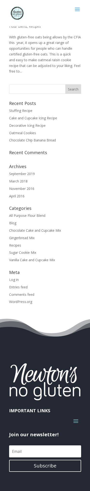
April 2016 (16, 196)
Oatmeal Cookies (22, 133)
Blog (12, 223)
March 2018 (18, 181)
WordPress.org (20, 301)
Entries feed (18, 287)
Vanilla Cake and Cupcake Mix (32, 260)
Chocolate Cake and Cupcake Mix (35, 230)
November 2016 (21, 188)
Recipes (15, 245)
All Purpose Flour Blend (27, 215)
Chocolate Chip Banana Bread (32, 140)
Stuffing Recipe (20, 110)
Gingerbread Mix (22, 238)
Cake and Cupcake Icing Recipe (33, 118)
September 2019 (22, 173)
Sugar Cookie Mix (22, 252)
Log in (14, 279)
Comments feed (21, 294)
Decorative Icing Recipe (27, 125)
